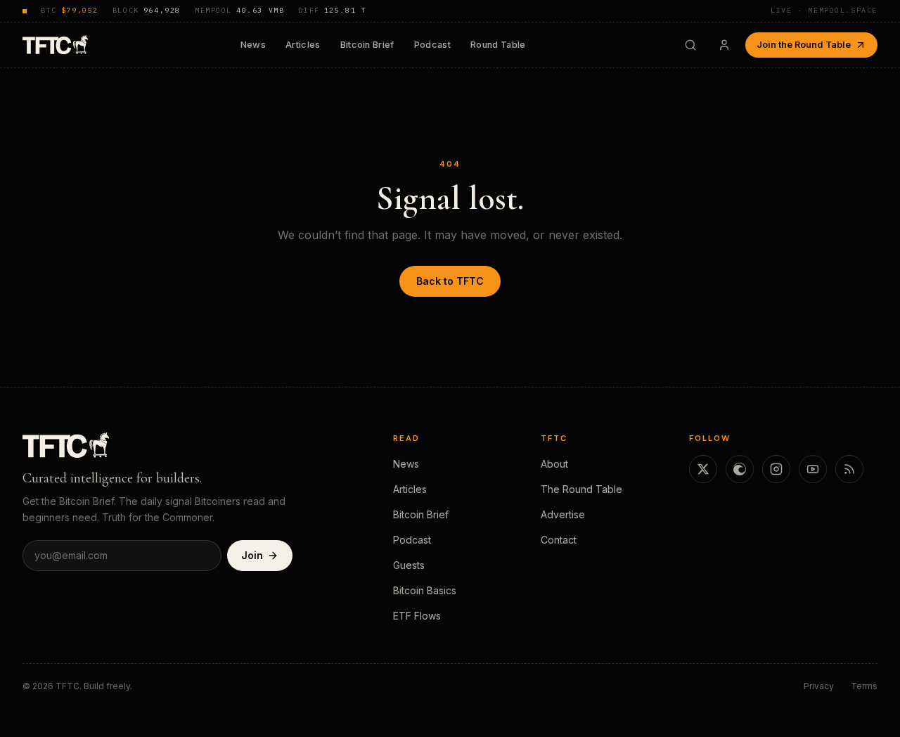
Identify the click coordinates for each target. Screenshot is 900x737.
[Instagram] (776, 469)
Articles (303, 44)
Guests (409, 565)
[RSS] (849, 469)
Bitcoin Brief (367, 44)
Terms (864, 686)
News (253, 44)
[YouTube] (813, 469)
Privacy (819, 686)
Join (252, 555)
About (554, 464)
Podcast (432, 44)
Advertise (563, 514)
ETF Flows (417, 616)
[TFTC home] (55, 44)
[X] (703, 469)
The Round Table (581, 489)
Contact (559, 540)
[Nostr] (740, 469)
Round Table (498, 44)
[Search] (690, 45)
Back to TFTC (450, 281)
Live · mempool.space (824, 10)
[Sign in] (724, 45)
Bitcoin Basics (424, 590)
